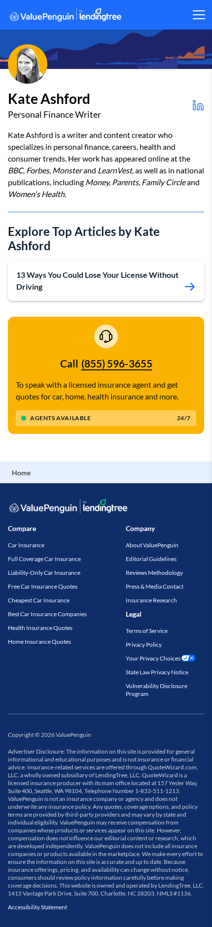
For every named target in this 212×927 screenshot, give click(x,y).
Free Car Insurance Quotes (42, 586)
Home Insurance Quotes (39, 641)
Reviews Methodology (154, 572)
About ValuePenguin (152, 545)
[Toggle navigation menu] (198, 15)
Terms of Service (147, 630)
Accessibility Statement (37, 907)
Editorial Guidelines (151, 559)
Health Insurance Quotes (40, 627)
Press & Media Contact (154, 586)
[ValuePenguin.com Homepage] (65, 16)
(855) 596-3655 (116, 363)
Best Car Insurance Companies (47, 614)
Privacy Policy (144, 644)
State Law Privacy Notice (157, 672)
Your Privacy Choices (153, 658)
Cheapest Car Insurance (39, 600)
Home (21, 472)
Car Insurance (26, 545)
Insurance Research (151, 600)
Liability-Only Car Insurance (44, 572)
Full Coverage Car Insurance (44, 559)
